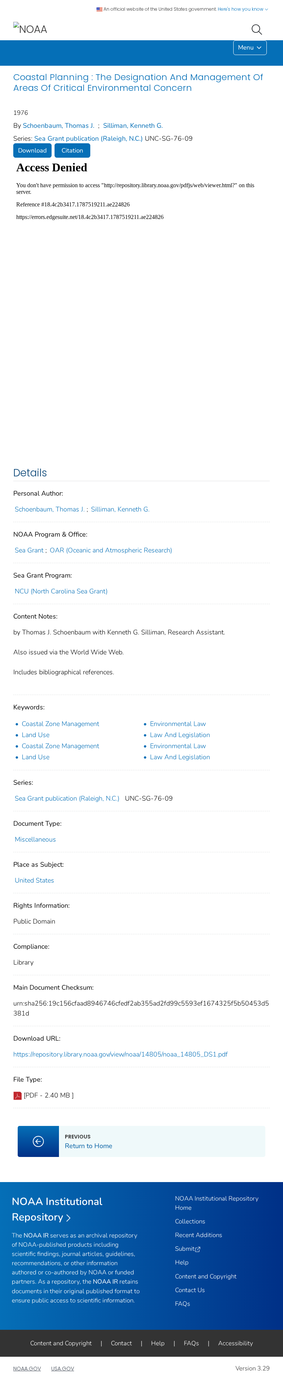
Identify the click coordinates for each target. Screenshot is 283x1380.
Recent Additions (198, 1235)
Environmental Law (178, 723)
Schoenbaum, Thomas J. (58, 125)
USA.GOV (62, 1368)
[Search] (258, 28)
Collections (190, 1221)
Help (182, 1262)
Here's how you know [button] (241, 9)
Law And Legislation (180, 734)
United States (34, 880)
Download (32, 150)
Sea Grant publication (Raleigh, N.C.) (89, 138)
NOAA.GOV (27, 1368)
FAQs (182, 1303)
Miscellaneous (35, 839)
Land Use (35, 734)
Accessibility (235, 1343)
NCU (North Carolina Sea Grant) (61, 591)
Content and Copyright (206, 1276)
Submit (185, 1248)
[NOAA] (30, 29)
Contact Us (190, 1290)
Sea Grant (29, 550)
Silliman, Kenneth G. (133, 125)
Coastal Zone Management (60, 723)
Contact (121, 1343)
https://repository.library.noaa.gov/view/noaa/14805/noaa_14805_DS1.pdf (120, 1054)
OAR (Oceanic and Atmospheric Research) (111, 550)
